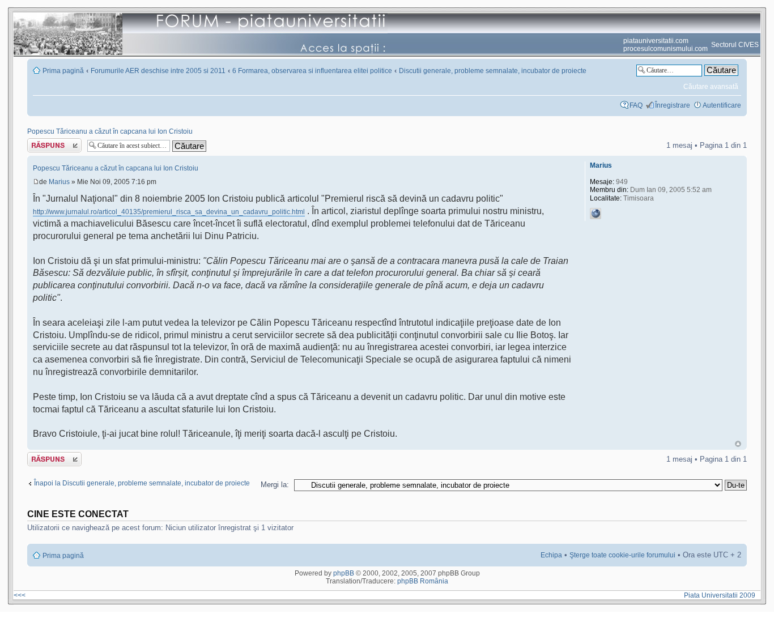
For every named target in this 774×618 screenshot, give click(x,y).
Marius (59, 182)
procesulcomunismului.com (665, 49)
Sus (738, 444)
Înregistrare (672, 105)
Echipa (551, 555)
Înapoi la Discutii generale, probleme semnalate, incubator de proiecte (142, 483)
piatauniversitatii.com (655, 41)
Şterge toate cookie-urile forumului (622, 555)
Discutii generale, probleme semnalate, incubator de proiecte (492, 71)
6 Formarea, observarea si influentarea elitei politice (312, 71)
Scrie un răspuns (53, 142)
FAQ (636, 105)
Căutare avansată (710, 87)
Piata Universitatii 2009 (721, 595)
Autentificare (722, 105)
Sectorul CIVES (735, 45)
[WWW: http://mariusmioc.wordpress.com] (595, 213)
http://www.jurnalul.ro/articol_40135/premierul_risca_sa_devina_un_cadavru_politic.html (169, 212)
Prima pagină (63, 71)
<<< (19, 595)
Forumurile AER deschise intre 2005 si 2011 (158, 71)
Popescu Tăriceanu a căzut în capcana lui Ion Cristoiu (110, 131)
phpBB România (422, 581)
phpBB (343, 573)
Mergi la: (275, 484)
